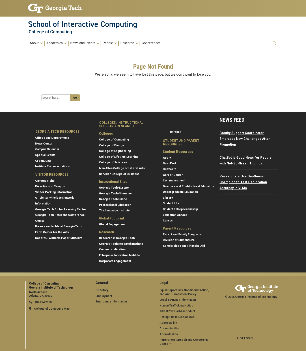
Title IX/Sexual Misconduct (177, 311)
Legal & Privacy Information (177, 299)
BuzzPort (169, 163)
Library (168, 197)
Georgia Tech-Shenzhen (115, 193)
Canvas (168, 220)
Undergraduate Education (180, 192)
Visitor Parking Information (53, 192)
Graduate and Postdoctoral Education (188, 186)
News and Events (82, 43)
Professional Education (115, 204)
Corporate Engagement (115, 261)
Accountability (169, 328)
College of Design (111, 145)
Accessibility (168, 322)
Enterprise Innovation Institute (119, 255)
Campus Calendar (47, 149)
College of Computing (50, 31)
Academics (54, 43)
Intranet (175, 132)
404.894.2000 (43, 302)
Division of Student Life (179, 240)
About (34, 43)
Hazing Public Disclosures (176, 317)
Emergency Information (111, 301)
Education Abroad (175, 215)
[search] (274, 43)
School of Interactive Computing (82, 24)
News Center (44, 143)
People (108, 43)
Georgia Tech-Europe (114, 187)
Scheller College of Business (119, 174)
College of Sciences (113, 162)
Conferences (151, 43)
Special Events (45, 155)
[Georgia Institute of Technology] (55, 6)
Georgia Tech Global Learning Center (60, 209)
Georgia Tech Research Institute (121, 243)
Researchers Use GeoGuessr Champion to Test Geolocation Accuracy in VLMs (243, 182)
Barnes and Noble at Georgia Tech (58, 226)
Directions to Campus (50, 186)
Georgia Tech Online (113, 199)
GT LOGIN (246, 338)
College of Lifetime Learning (118, 156)
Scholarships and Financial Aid (184, 245)
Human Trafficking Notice (176, 305)
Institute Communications (52, 166)
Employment (104, 296)
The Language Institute (114, 210)
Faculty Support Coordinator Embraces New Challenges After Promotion (245, 138)
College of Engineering (115, 151)
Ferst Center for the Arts (52, 232)
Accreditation (168, 334)
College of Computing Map (52, 308)
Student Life (171, 203)
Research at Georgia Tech (117, 238)
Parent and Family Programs (182, 234)
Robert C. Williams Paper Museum (58, 238)
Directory (102, 290)
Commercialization (112, 249)
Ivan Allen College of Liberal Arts (122, 168)
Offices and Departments (52, 137)
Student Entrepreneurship (180, 209)
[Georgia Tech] (256, 288)
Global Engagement (112, 224)
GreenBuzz (43, 160)
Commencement (174, 180)
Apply (167, 157)
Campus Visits (44, 180)
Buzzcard (170, 169)
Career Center (173, 175)
